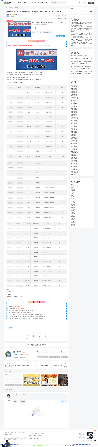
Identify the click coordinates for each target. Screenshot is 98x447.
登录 (77, 3)
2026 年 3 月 (74, 92)
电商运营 (73, 210)
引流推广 (73, 204)
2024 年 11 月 (74, 117)
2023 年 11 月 (74, 135)
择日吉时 (73, 206)
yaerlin (72, 71)
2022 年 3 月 (74, 166)
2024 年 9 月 (74, 120)
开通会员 (92, 2)
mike (72, 66)
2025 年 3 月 (74, 111)
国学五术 (33, 2)
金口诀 (72, 221)
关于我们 (48, 433)
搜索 (72, 8)
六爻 (72, 193)
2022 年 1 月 (74, 169)
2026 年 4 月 (74, 91)
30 (22, 354)
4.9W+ (16, 354)
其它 (72, 195)
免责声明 (37, 433)
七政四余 (73, 186)
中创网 (72, 187)
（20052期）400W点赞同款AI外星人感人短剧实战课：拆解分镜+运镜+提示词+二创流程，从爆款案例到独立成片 (81, 34)
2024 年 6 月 (74, 125)
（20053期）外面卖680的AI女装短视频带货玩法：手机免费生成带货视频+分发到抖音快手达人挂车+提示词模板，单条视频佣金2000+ (81, 29)
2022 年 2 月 (74, 168)
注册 (80, 3)
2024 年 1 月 (74, 132)
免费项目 (73, 190)
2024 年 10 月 (74, 119)
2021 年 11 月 (74, 172)
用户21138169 (74, 58)
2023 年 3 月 (74, 148)
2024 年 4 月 (74, 128)
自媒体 (72, 219)
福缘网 (16, 7)
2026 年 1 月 (74, 96)
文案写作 (73, 207)
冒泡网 (72, 196)
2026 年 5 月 (74, 89)
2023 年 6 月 (74, 143)
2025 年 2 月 (74, 112)
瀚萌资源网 (39, 435)
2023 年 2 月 (74, 149)
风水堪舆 (73, 226)
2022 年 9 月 (74, 157)
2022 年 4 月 (74, 165)
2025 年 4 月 (74, 109)
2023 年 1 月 (74, 151)
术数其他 (73, 209)
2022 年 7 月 (74, 160)
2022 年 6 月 (74, 162)
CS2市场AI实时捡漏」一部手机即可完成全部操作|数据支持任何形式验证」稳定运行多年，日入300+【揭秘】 (81, 23)
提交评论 (64, 401)
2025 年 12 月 (74, 97)
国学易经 (73, 198)
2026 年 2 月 (74, 94)
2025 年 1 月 (74, 114)
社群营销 (73, 213)
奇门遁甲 (73, 201)
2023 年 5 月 (74, 145)
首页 (6, 7)
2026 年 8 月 (74, 85)
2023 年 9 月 (74, 139)
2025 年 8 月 (74, 103)
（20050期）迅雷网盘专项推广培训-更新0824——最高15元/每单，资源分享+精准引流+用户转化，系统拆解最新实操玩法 (81, 39)
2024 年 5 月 (74, 126)
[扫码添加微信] (94, 426)
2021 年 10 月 (74, 174)
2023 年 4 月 (74, 146)
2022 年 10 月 (74, 155)
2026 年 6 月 (74, 88)
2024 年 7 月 (74, 123)
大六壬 (72, 199)
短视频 (72, 212)
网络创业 (26, 2)
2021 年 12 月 (74, 171)
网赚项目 (73, 218)
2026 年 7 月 (74, 86)
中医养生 (40, 2)
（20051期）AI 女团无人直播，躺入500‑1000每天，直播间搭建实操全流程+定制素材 (81, 43)
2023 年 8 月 (74, 140)
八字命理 (73, 192)
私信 (65, 15)
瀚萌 (11, 14)
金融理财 (73, 223)
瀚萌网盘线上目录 (69, 446)
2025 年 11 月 (74, 99)
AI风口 (72, 184)
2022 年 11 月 (74, 154)
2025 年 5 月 (74, 108)
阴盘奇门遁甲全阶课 (82, 55)
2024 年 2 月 (74, 131)
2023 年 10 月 (74, 137)
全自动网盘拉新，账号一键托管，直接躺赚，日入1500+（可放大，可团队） (35, 11)
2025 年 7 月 (74, 105)
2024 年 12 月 (74, 116)
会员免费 (73, 189)
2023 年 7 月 (74, 142)
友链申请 (31, 433)
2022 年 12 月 (74, 152)
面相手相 (73, 224)
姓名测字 (73, 203)
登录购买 (61, 36)
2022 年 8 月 (74, 159)
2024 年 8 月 (74, 122)
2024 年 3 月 (74, 129)
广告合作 (42, 433)
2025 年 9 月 (74, 102)
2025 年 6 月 (74, 106)
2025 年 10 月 (74, 100)
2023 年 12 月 (74, 134)
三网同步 (18, 2)
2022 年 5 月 (74, 163)
